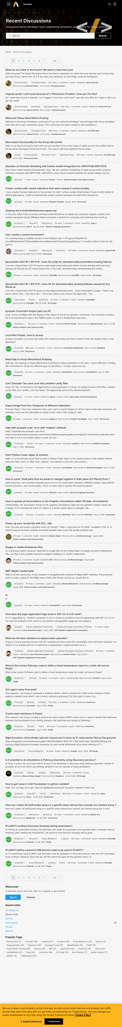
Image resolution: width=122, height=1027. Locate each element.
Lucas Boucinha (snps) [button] (32, 630)
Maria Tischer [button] (71, 324)
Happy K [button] (53, 419)
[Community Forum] (25, 4)
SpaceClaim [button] (20, 300)
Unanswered (61, 922)
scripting (47, 941)
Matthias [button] (101, 348)
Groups (8, 927)
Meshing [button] (30, 702)
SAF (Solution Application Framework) (71, 630)
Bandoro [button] (53, 492)
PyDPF (91, 945)
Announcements (58, 86)
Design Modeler (15, 945)
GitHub (100, 949)
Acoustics (63, 941)
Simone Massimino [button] (70, 584)
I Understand (54, 1021)
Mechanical (14, 941)
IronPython (45, 952)
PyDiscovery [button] (55, 772)
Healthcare (84, 949)
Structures (82, 202)
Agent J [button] (53, 397)
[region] (61, 1015)
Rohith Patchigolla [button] (79, 419)
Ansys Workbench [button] (36, 751)
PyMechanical (28, 956)
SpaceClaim (67, 949)
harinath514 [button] (67, 372)
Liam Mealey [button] (67, 467)
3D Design (97, 275)
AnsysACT (31, 941)
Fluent (30, 952)
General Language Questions (57, 227)
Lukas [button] (102, 793)
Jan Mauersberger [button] (84, 536)
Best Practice (79, 952)
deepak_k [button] (59, 776)
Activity (9, 918)
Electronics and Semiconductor (83, 397)
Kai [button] (77, 678)
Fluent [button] (41, 726)
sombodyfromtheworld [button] (73, 348)
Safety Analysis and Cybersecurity (79, 180)
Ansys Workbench (82, 941)
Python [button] (32, 300)
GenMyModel (14, 952)
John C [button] (94, 223)
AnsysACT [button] (33, 223)
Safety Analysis (99, 952)
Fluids (15, 681)
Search (103, 35)
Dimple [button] (74, 751)
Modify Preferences (32, 1021)
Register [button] (31, 897)
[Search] (109, 4)
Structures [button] (47, 814)
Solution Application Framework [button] (39, 627)
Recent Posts (11, 914)
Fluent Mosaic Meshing (18, 949)
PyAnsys (39, 949)
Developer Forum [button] (38, 82)
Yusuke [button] (52, 180)
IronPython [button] (60, 250)
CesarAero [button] (90, 702)
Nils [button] (51, 560)
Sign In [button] (13, 897)
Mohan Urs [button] (95, 814)
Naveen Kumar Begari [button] (31, 776)
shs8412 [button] (75, 443)
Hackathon (34, 945)
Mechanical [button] (47, 223)
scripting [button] (42, 772)
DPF (52, 949)
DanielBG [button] (53, 275)
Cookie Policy (83, 1015)
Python (100, 941)
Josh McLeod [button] (93, 131)
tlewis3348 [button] (110, 250)
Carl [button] (28, 254)
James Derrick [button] (92, 82)
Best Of (9, 931)
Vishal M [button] (96, 678)
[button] (9, 83)
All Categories (12, 910)
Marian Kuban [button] (32, 86)
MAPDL (12, 956)
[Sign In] (114, 4)
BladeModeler (74, 945)
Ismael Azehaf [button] (69, 654)
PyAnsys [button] (30, 772)
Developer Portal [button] (67, 155)
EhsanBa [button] (111, 838)
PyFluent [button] (33, 678)
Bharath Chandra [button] (56, 202)
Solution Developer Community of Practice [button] (74, 627)
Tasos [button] (28, 797)
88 (54, 61)
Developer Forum (54, 945)
